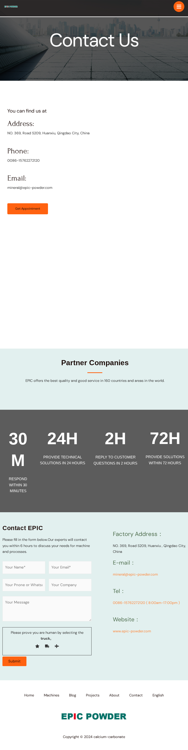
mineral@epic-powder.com (135, 574)
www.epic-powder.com (132, 631)
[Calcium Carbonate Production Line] (11, 6)
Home (29, 695)
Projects (92, 695)
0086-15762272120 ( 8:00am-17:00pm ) (146, 603)
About (114, 695)
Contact (136, 695)
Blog (72, 695)
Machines (51, 695)
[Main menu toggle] (179, 6)
